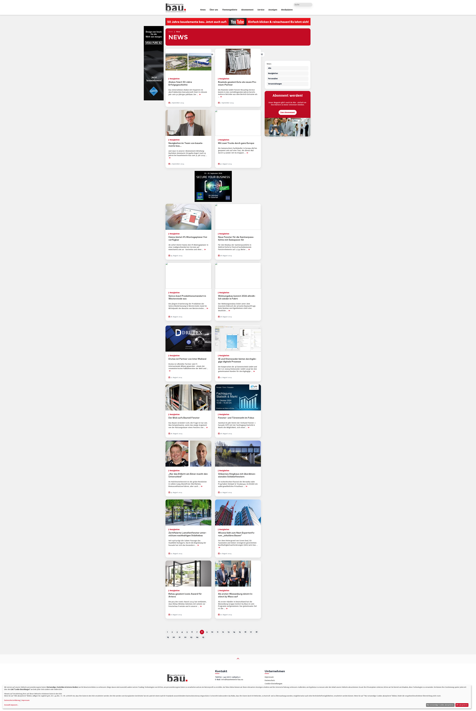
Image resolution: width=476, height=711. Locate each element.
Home (170, 32)
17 (251, 632)
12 (223, 632)
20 (174, 637)
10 (212, 632)
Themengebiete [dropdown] (229, 10)
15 (240, 632)
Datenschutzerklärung (12, 700)
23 (191, 637)
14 (234, 632)
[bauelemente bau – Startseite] (176, 678)
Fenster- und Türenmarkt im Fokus (236, 418)
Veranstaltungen (275, 84)
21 (179, 637)
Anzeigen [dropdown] (272, 10)
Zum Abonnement (287, 113)
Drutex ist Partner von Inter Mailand (187, 359)
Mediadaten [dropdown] (287, 10)
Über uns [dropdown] (214, 10)
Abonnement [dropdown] (247, 10)
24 (197, 637)
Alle (269, 68)
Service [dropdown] (260, 10)
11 (217, 632)
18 (256, 632)
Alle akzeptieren (462, 705)
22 (185, 637)
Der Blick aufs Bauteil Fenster (184, 418)
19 (168, 637)
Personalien (273, 79)
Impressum (269, 677)
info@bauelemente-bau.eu (232, 680)
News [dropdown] (203, 10)
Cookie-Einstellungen (273, 684)
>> (200, 94)
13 (228, 632)
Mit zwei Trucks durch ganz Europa (236, 143)
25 (203, 637)
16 (245, 632)
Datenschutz (270, 680)
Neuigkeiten (273, 73)
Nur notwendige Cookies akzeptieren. (440, 705)
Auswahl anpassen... (11, 705)
